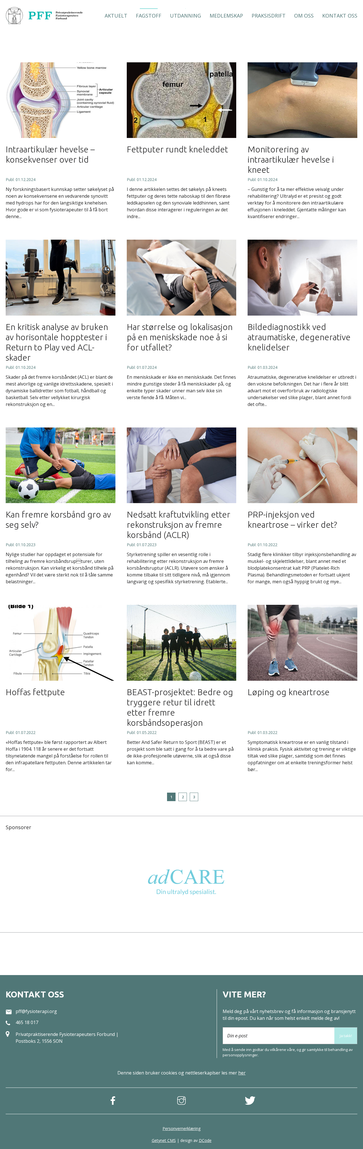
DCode (205, 1140)
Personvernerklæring (181, 1128)
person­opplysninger (240, 1054)
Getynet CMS (164, 1140)
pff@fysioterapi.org (36, 1011)
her (242, 1073)
